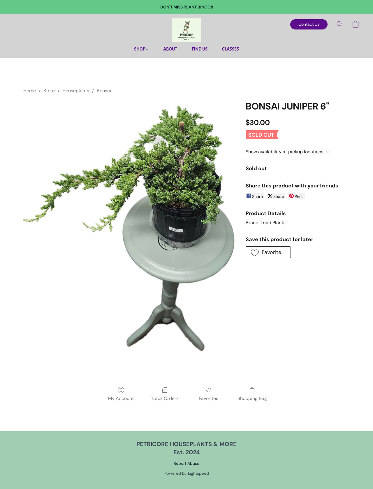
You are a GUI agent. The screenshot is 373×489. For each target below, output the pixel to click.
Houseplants (75, 91)
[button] (186, 30)
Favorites (208, 398)
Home (29, 91)
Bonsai (104, 91)
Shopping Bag (252, 398)
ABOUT (170, 49)
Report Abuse (186, 463)
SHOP (140, 49)
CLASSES (230, 49)
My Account (121, 398)
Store (49, 91)
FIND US (199, 49)
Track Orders (165, 398)
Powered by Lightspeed (186, 473)
